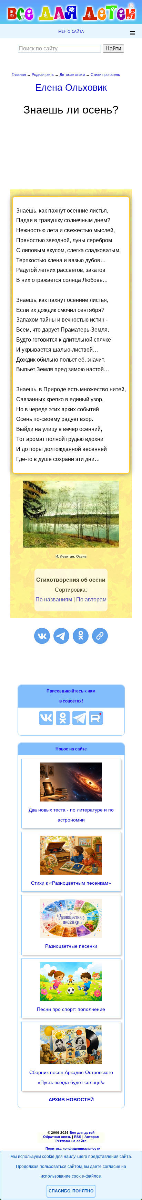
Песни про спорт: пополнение (71, 1009)
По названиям (54, 599)
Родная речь (43, 74)
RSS (77, 1137)
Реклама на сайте (71, 1141)
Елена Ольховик (71, 87)
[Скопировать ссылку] (100, 636)
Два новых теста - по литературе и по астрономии (71, 815)
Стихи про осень (105, 74)
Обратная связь (57, 1137)
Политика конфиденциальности (72, 1148)
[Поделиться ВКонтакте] (42, 636)
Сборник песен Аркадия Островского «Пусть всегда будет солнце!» (71, 1077)
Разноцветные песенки (71, 946)
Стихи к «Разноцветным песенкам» (71, 883)
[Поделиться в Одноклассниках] (81, 636)
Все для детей (82, 1132)
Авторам (91, 1137)
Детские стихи (72, 74)
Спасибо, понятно (71, 1191)
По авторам (91, 599)
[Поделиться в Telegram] (61, 636)
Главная (19, 74)
